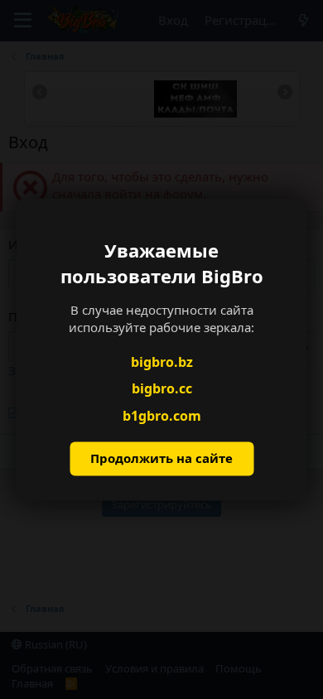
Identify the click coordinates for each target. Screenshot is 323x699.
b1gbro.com (162, 416)
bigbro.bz (162, 362)
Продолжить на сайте (161, 459)
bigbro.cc (162, 389)
